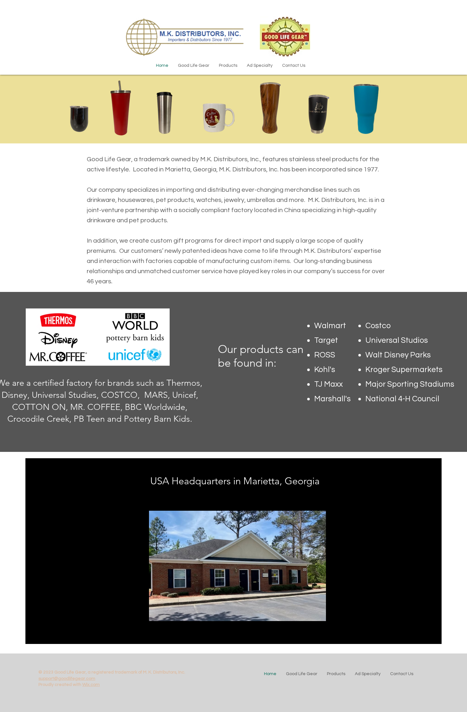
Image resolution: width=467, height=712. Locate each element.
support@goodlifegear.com (66, 678)
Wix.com (91, 684)
